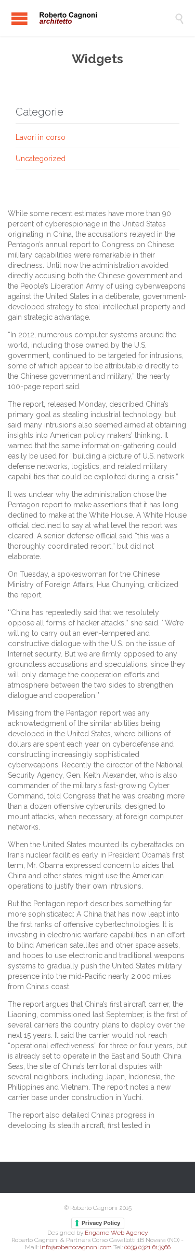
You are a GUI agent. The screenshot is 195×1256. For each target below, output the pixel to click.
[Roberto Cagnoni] (105, 18)
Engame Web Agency (116, 1232)
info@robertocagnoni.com (76, 1247)
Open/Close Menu (19, 18)
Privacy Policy (101, 1222)
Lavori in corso (41, 137)
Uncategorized (41, 158)
